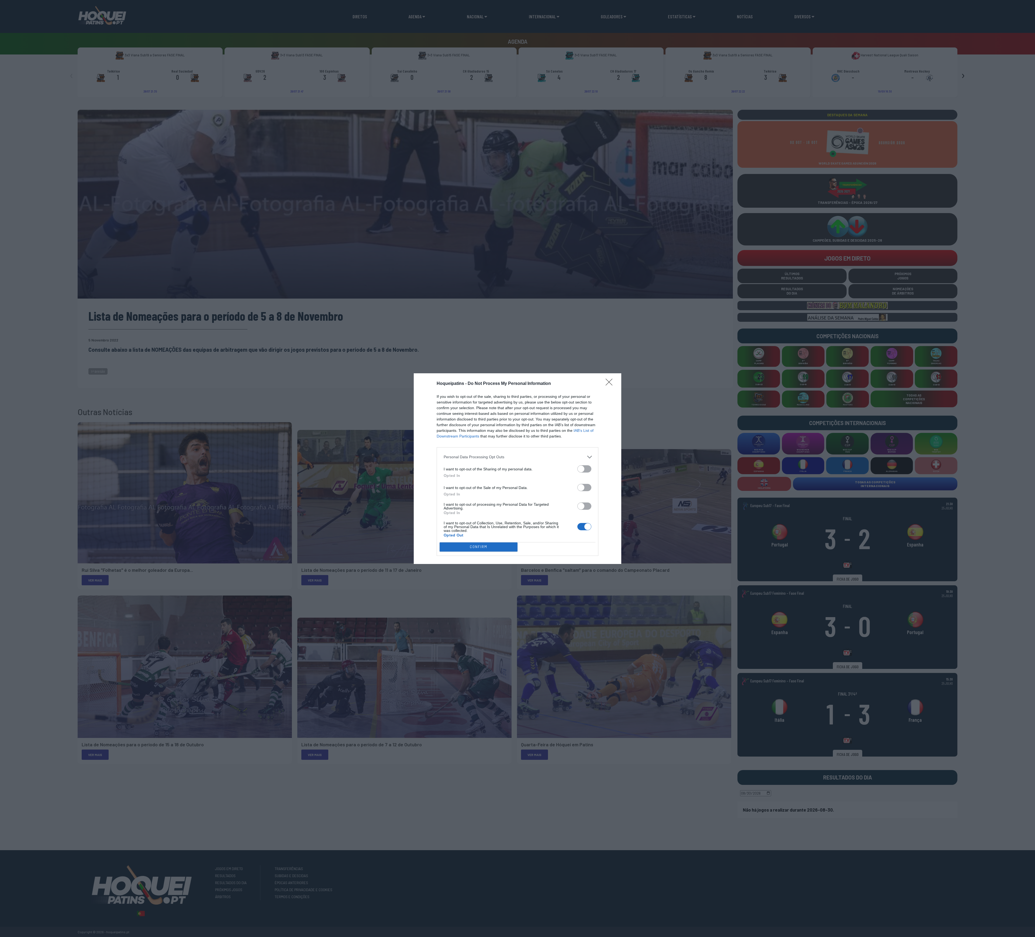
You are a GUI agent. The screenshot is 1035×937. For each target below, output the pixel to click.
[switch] (584, 469)
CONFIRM (478, 547)
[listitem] (517, 457)
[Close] (611, 384)
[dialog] (517, 468)
